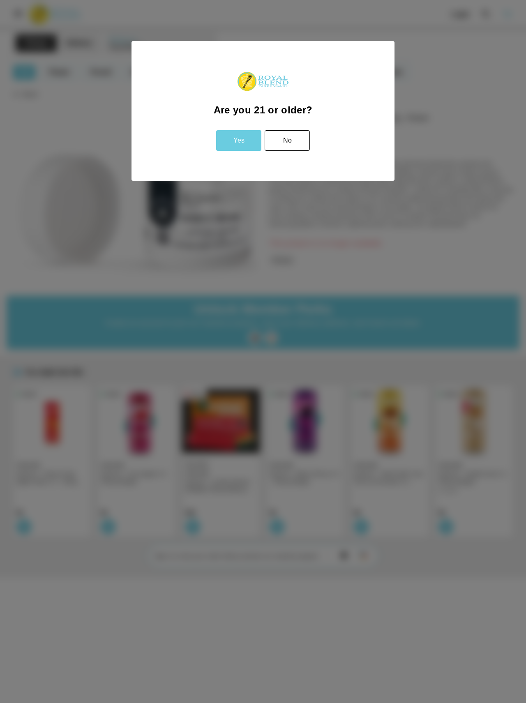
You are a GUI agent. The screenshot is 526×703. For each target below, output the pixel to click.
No (287, 140)
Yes (239, 140)
